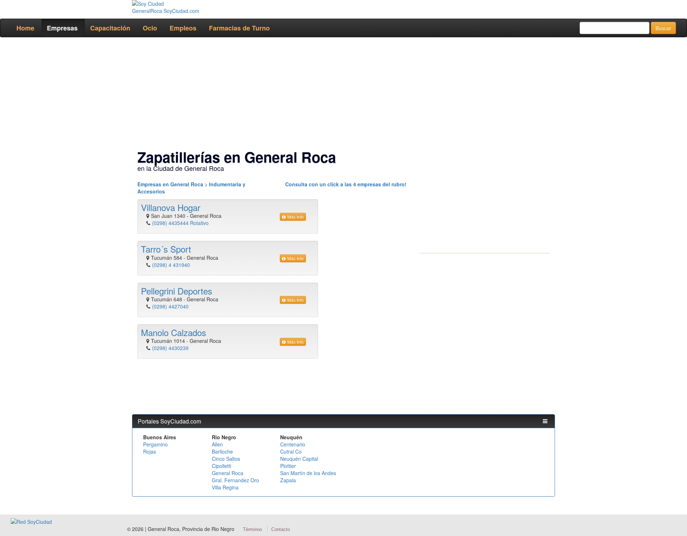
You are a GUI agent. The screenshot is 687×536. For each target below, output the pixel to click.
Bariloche (222, 451)
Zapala (288, 480)
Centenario (292, 444)
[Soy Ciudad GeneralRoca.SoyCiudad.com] (181, 7)
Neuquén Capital (299, 458)
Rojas (149, 451)
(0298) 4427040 (170, 306)
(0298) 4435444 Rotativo (180, 222)
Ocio (150, 28)
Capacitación (110, 28)
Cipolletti (221, 465)
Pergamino (155, 444)
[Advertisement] (341, 94)
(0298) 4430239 (170, 347)
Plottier (288, 465)
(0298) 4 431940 (171, 264)
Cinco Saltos (226, 458)
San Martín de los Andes (308, 473)
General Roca (227, 473)
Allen (217, 444)
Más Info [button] (295, 217)
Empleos (183, 28)
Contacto (280, 529)
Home (25, 28)
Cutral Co (291, 451)
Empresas (62, 28)
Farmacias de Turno (239, 28)
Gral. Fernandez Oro (235, 480)
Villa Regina (225, 487)
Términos (252, 529)
